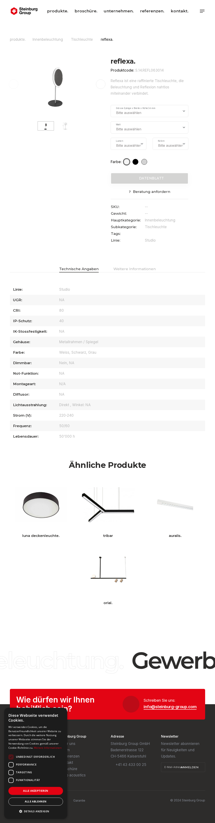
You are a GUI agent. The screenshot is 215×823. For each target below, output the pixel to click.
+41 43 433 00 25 (130, 765)
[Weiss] (127, 161)
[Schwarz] (136, 161)
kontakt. (180, 11)
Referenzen (70, 756)
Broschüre (68, 769)
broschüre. (86, 11)
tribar (108, 536)
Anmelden (190, 767)
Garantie (79, 800)
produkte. (57, 11)
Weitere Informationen (48, 748)
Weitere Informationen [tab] (134, 269)
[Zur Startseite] (24, 11)
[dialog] (35, 763)
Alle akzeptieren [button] (35, 791)
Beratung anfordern (151, 192)
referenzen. (152, 11)
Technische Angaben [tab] (79, 269)
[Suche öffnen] (195, 11)
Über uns (67, 744)
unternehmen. (119, 11)
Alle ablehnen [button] (35, 801)
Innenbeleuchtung (48, 39)
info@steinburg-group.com (170, 706)
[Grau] (144, 161)
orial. (108, 603)
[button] (100, 84)
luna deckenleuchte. (41, 536)
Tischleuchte (82, 39)
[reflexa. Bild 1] (57, 84)
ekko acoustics (73, 775)
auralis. (175, 536)
